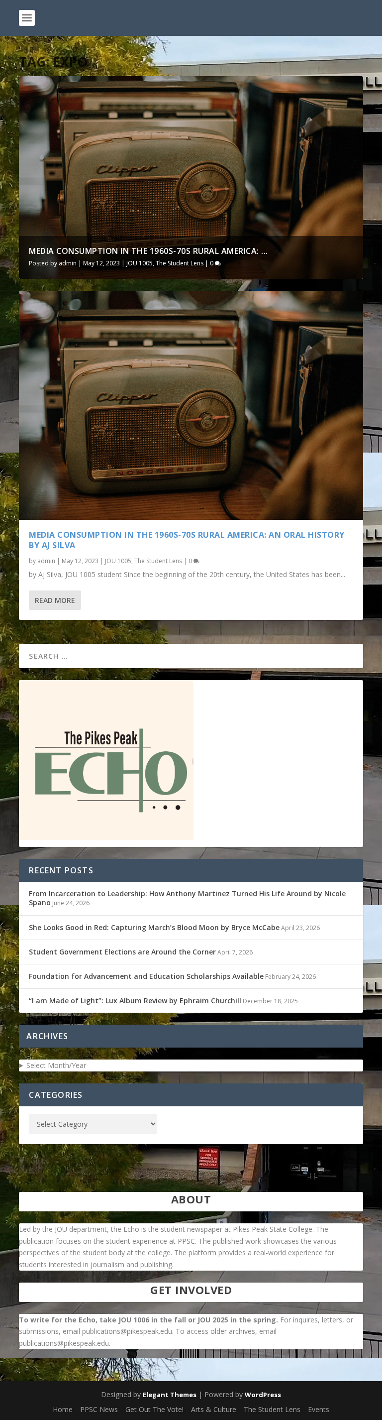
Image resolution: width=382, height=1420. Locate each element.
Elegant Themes (169, 1394)
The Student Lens (179, 263)
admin (68, 263)
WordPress (263, 1394)
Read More (55, 600)
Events (318, 1409)
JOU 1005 (139, 263)
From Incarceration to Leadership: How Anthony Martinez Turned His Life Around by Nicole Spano (187, 898)
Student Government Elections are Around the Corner (122, 951)
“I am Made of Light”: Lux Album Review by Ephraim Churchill (135, 1000)
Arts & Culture (213, 1409)
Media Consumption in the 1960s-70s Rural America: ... (148, 250)
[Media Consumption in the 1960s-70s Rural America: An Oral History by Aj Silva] (191, 405)
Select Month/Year (56, 1065)
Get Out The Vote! (154, 1409)
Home (63, 1409)
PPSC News (99, 1409)
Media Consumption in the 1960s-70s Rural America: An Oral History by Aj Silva (187, 540)
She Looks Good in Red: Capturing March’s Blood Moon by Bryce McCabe (154, 927)
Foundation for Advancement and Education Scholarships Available (146, 976)
